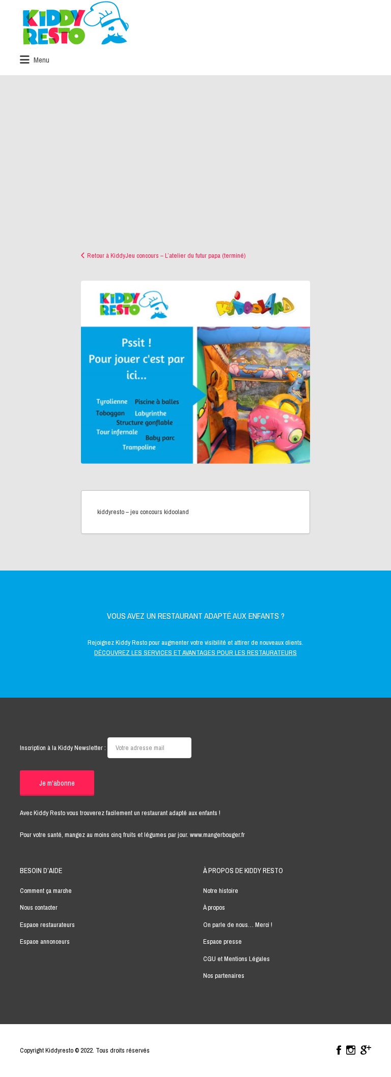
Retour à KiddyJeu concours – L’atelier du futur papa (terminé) (166, 255)
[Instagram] (350, 1050)
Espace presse (222, 941)
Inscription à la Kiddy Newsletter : (63, 747)
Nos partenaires (223, 975)
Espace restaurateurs (47, 924)
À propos (214, 907)
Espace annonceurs (45, 941)
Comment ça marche (46, 890)
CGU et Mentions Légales (236, 958)
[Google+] (365, 1050)
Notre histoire (220, 890)
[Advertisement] (195, 174)
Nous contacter (39, 907)
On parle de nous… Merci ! (237, 924)
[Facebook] (339, 1050)
